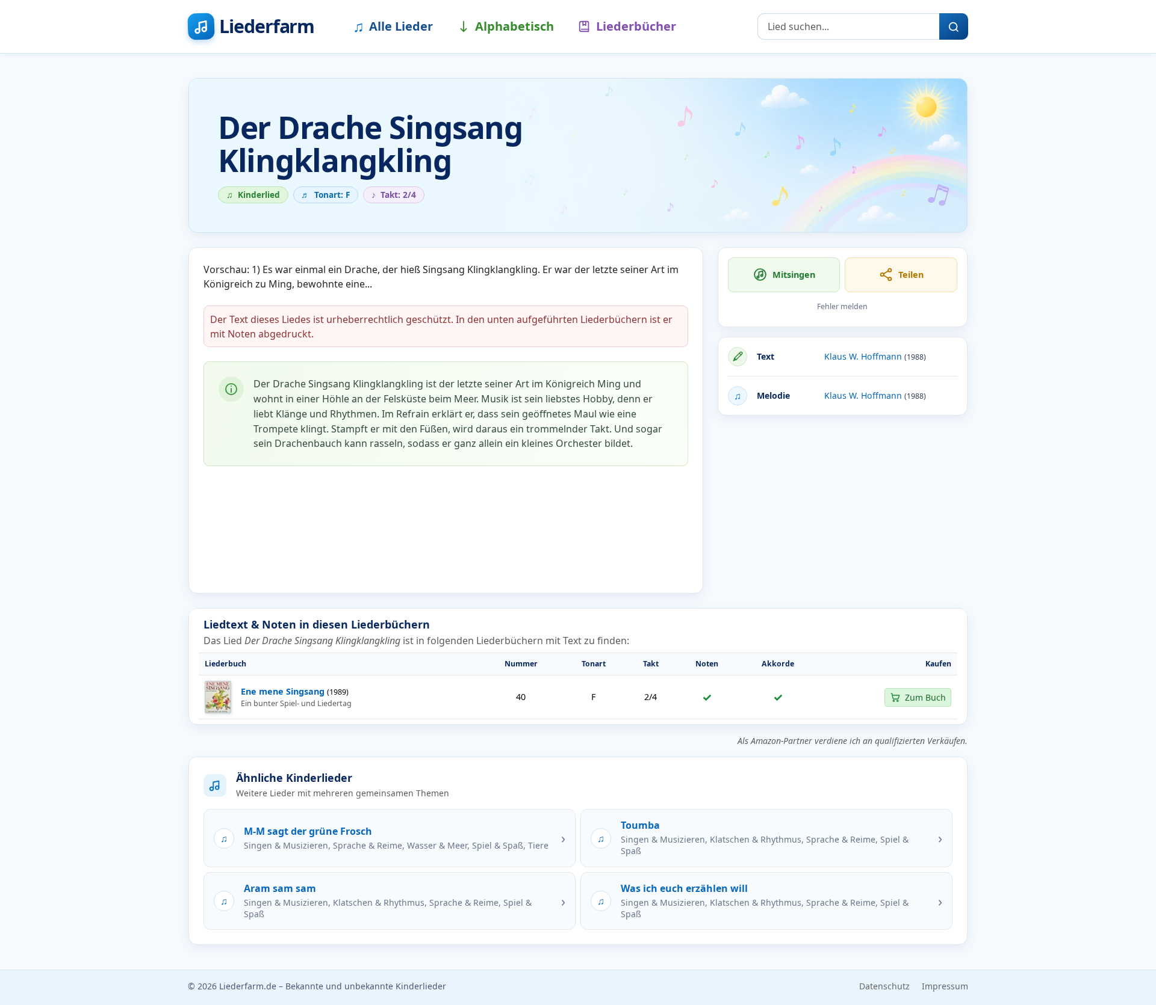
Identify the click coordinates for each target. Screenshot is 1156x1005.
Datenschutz (884, 986)
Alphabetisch (514, 26)
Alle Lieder (393, 26)
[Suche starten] (953, 26)
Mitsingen (793, 274)
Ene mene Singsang (283, 691)
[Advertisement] (843, 509)
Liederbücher (636, 26)
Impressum (945, 986)
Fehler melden (842, 306)
